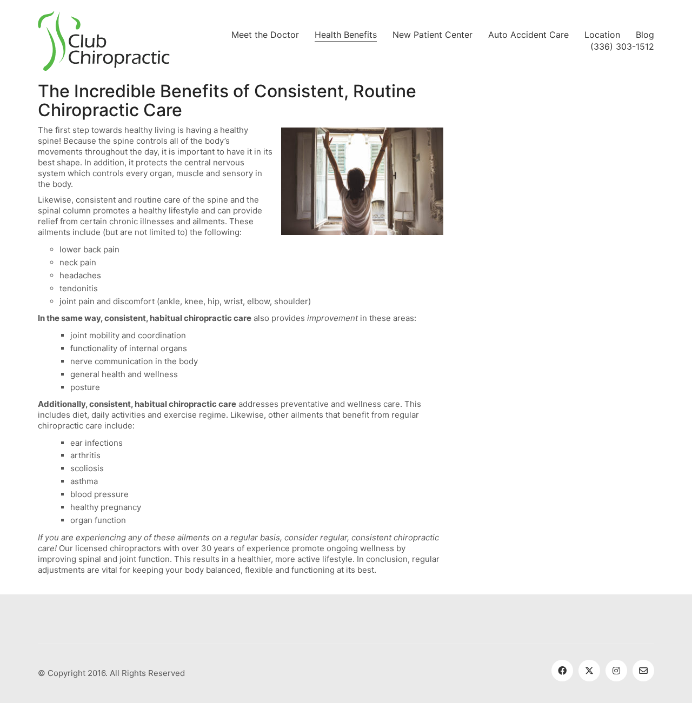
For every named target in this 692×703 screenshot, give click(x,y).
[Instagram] (616, 670)
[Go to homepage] (104, 41)
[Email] (643, 670)
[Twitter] (589, 670)
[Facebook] (562, 670)
